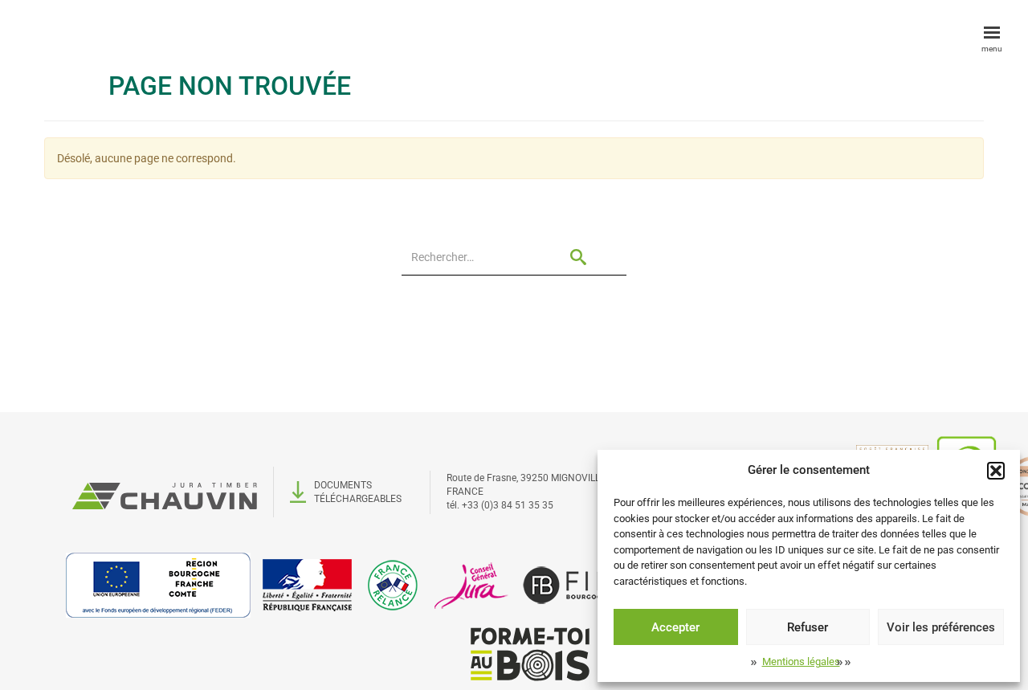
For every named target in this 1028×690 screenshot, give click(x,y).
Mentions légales (801, 661)
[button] (996, 471)
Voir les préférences (941, 627)
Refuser (807, 627)
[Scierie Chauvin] (164, 491)
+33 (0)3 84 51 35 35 (507, 505)
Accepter (675, 627)
